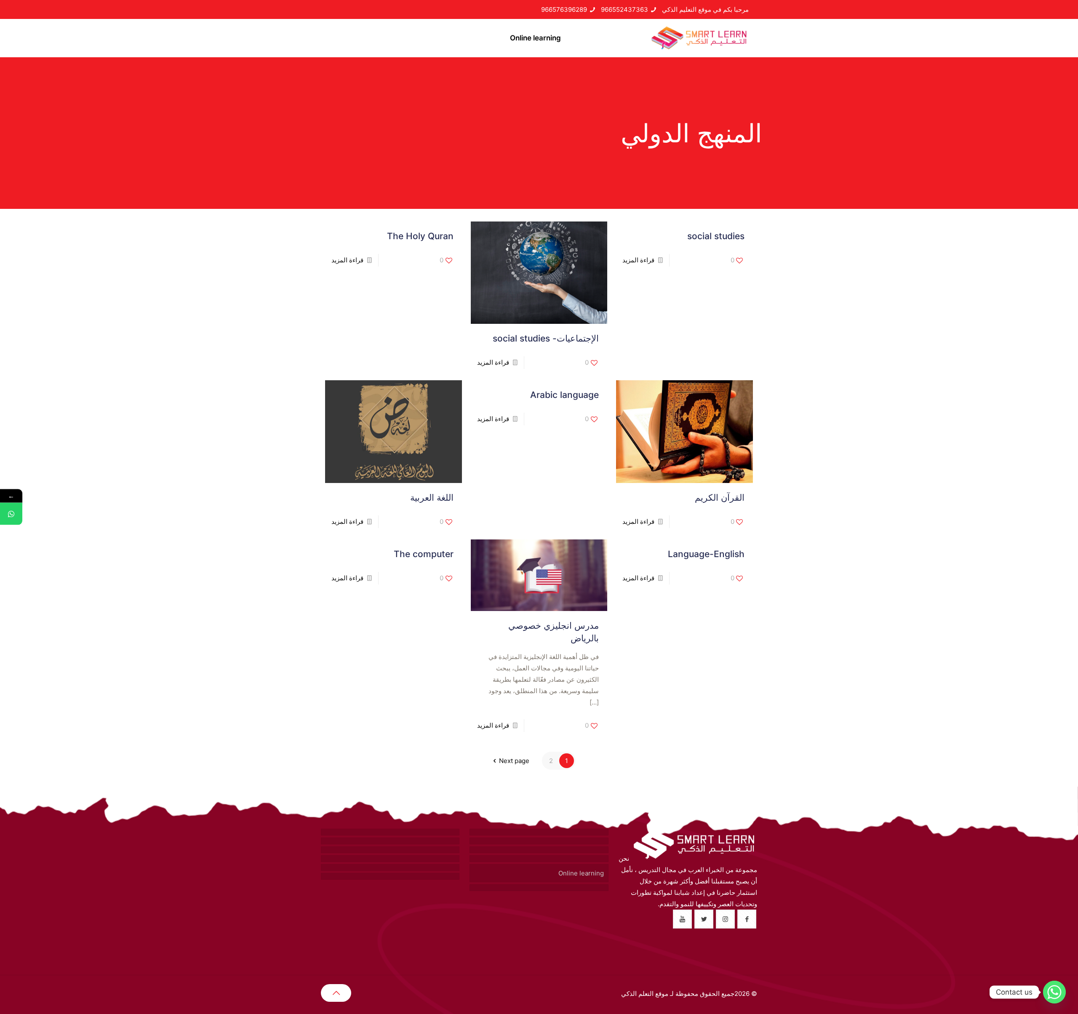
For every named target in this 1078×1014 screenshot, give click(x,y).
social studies (715, 236)
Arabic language (564, 395)
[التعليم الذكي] (699, 38)
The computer (424, 554)
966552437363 (624, 9)
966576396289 (564, 9)
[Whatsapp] (1054, 992)
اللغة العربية (432, 497)
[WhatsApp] (11, 514)
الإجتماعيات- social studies (546, 338)
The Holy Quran (420, 236)
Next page (514, 761)
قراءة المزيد (638, 260)
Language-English (706, 554)
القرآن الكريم (719, 497)
